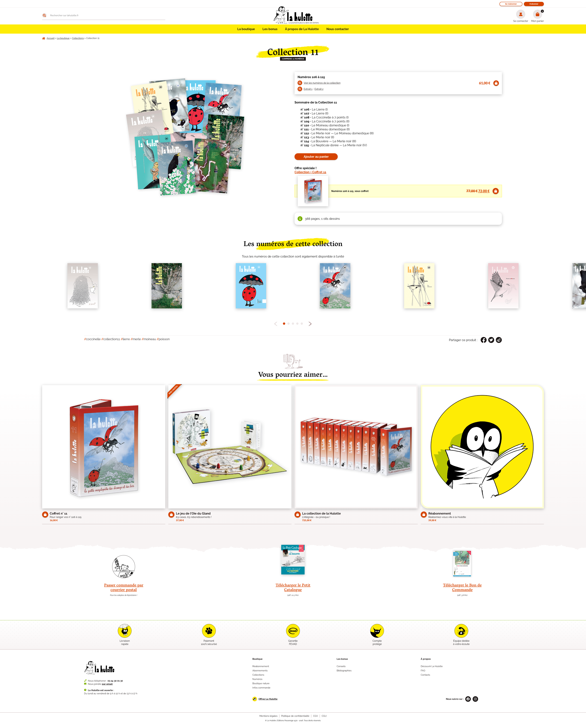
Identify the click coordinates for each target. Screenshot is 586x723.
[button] (310, 324)
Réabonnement (260, 666)
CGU (324, 716)
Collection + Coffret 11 (310, 172)
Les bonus (269, 29)
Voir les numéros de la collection (322, 82)
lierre (125, 339)
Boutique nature (260, 683)
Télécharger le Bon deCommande (462, 588)
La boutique (246, 29)
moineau (149, 339)
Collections (258, 674)
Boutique (257, 659)
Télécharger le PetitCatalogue (293, 588)
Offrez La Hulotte (268, 699)
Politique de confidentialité (295, 716)
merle (136, 339)
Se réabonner (511, 4)
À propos (426, 659)
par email (107, 684)
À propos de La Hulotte (302, 29)
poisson (163, 339)
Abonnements (260, 670)
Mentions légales (268, 716)
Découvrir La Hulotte (432, 666)
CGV (315, 716)
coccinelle (92, 339)
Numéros (257, 679)
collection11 (110, 339)
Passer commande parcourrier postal (123, 588)
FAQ (423, 670)
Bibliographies (344, 670)
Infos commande (261, 687)
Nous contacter (337, 29)
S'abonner (534, 4)
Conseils (341, 666)
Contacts (425, 674)
